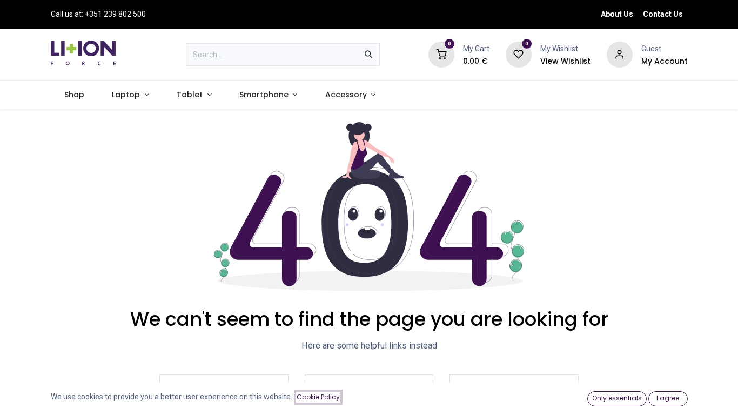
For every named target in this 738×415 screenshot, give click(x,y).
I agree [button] (667, 398)
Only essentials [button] (617, 398)
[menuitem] (74, 95)
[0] (441, 54)
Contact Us (663, 14)
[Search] (368, 54)
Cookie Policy (318, 396)
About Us (617, 14)
